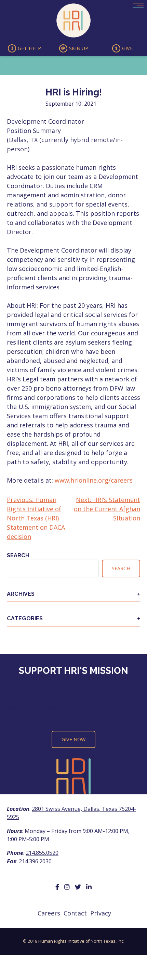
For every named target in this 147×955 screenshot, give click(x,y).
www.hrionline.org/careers (94, 480)
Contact (75, 913)
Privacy (100, 913)
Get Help (29, 48)
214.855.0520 (42, 853)
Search (18, 555)
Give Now (73, 739)
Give (127, 48)
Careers (49, 913)
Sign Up (78, 48)
